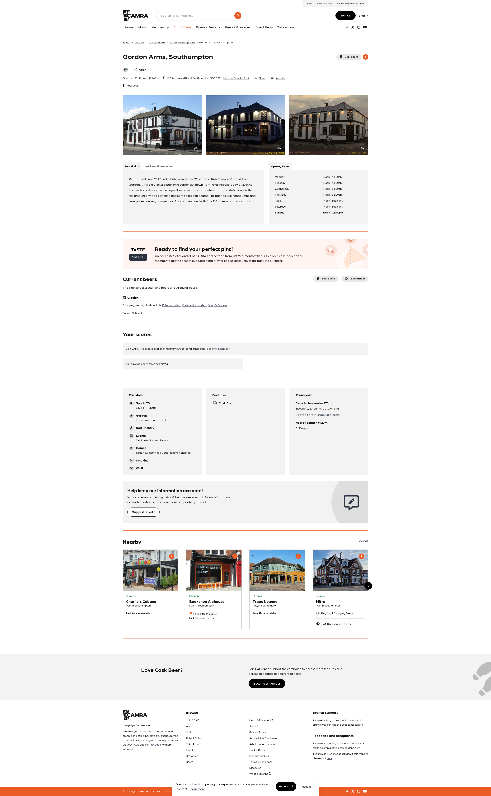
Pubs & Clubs (193, 737)
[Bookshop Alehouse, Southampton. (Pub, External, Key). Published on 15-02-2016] (213, 589)
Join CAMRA (193, 720)
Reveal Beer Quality (205, 613)
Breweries (192, 755)
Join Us (345, 15)
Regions (139, 42)
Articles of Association (262, 743)
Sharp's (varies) (217, 305)
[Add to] (365, 57)
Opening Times (280, 166)
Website (280, 77)
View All (363, 540)
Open (143, 69)
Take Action (193, 743)
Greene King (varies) (194, 305)
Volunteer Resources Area (350, 3)
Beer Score (351, 56)
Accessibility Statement (263, 737)
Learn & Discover (324, 3)
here (360, 724)
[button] (368, 586)
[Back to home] (135, 15)
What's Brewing (259, 773)
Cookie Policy (257, 749)
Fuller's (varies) (171, 305)
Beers (189, 761)
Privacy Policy (257, 731)
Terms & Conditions (261, 761)
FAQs (136, 744)
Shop (309, 3)
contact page (153, 744)
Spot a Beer (358, 278)
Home (126, 42)
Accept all (286, 786)
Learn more (197, 789)
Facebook (132, 85)
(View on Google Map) (236, 77)
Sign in (363, 15)
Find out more (273, 260)
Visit (188, 731)
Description (132, 166)
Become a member (218, 348)
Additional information (159, 166)
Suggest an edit (143, 512)
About (189, 726)
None (262, 77)
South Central (157, 42)
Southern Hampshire (182, 42)
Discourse (255, 767)
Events (190, 749)
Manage (306, 786)
